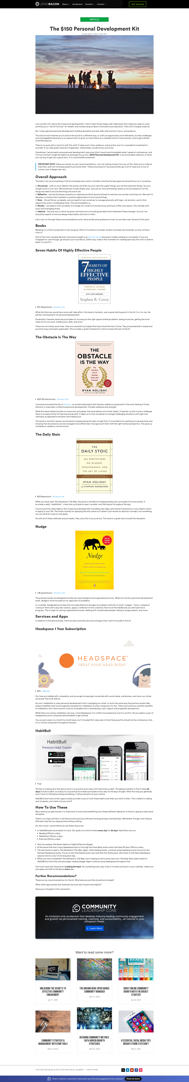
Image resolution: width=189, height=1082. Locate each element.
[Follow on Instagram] (140, 1070)
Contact (100, 4)
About (65, 4)
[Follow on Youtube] (132, 1070)
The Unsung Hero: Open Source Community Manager (94, 990)
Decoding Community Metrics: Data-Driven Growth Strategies (94, 1041)
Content (88, 4)
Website (46, 691)
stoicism (67, 404)
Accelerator (77, 4)
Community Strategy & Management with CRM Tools (53, 1042)
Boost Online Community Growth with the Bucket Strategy (136, 992)
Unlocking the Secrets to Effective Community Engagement (53, 992)
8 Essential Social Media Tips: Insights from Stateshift (136, 1042)
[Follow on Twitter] (123, 1070)
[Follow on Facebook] (136, 1070)
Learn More (96, 928)
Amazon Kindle (95, 237)
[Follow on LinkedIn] (127, 1070)
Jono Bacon (88, 34)
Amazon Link (59, 307)
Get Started (137, 4)
